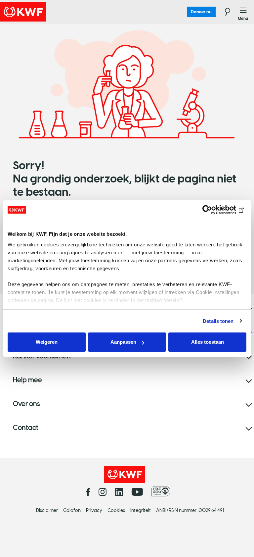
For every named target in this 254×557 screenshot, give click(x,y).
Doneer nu (201, 11)
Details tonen (218, 321)
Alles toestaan (207, 342)
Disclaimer (47, 510)
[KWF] (41, 12)
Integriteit (140, 510)
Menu (243, 12)
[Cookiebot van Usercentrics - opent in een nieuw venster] (217, 210)
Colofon (72, 510)
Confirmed (5, 33)
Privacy (94, 510)
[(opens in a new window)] (162, 491)
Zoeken (224, 12)
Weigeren (47, 342)
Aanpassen (123, 342)
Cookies (116, 510)
